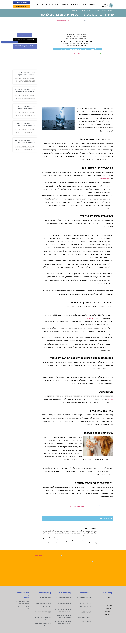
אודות (84, 4)
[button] (43, 518)
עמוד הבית (92, 4)
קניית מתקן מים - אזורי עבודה (101, 10)
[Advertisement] (77, 91)
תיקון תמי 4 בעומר (86, 621)
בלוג (38, 4)
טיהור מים (65, 4)
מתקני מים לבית (75, 4)
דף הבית (112, 10)
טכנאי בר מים (46, 4)
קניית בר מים (56, 4)
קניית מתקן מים (105, 178)
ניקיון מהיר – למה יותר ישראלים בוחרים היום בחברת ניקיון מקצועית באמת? (83, 605)
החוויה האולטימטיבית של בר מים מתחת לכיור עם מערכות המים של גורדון (43, 605)
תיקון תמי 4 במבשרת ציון (84, 617)
